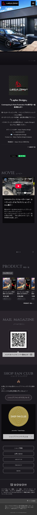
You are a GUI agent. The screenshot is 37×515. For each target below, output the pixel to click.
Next (32, 251)
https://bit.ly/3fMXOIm (22, 142)
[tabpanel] (18, 32)
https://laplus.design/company (22, 137)
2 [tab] (18, 252)
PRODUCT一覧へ (28, 303)
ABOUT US (32, 147)
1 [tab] (29, 60)
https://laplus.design (24, 129)
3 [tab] (34, 60)
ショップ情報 (18, 448)
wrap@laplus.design (20, 134)
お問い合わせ (18, 454)
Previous (4, 251)
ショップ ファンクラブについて (18, 397)
